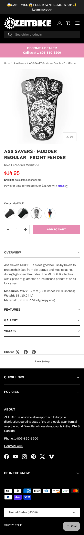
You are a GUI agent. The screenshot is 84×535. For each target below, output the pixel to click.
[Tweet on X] (17, 352)
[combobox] (42, 34)
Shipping (9, 179)
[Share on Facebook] (26, 352)
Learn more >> (42, 9)
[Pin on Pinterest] (34, 352)
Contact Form (13, 446)
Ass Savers (20, 63)
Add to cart (56, 229)
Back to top (42, 361)
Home (7, 63)
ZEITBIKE (16, 525)
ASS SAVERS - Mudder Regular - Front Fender (52, 63)
